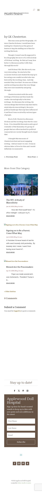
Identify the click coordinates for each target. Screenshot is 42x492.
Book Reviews (23, 13)
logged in (17, 311)
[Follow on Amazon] (27, 463)
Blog (15, 13)
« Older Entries (10, 291)
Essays (20, 206)
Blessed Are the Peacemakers (19, 267)
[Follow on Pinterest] (23, 390)
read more (10, 216)
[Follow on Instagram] (27, 390)
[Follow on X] (19, 390)
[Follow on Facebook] (14, 390)
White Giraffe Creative (24, 483)
